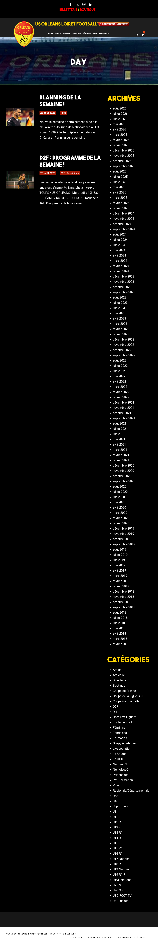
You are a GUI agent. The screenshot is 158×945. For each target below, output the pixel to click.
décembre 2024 (123, 213)
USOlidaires (120, 901)
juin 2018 (119, 623)
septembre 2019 (124, 544)
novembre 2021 (123, 408)
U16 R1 (118, 853)
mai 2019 (119, 565)
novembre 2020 (123, 471)
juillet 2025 (120, 177)
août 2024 (119, 234)
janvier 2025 (121, 208)
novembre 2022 (123, 345)
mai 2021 (119, 439)
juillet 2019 (120, 555)
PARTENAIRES (104, 33)
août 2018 (119, 612)
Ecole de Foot (122, 722)
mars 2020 (120, 513)
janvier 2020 (121, 523)
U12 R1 (118, 822)
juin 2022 (119, 371)
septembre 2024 (124, 229)
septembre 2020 (124, 481)
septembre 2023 (124, 292)
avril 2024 (119, 255)
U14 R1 (118, 838)
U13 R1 (118, 832)
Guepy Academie (124, 743)
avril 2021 (119, 444)
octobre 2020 (122, 476)
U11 (115, 811)
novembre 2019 (123, 534)
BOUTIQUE (88, 9)
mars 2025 (120, 198)
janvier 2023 (121, 334)
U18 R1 (118, 864)
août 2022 (119, 360)
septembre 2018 (124, 607)
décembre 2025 (123, 150)
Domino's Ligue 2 (124, 717)
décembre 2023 (123, 276)
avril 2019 (119, 570)
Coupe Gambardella (126, 701)
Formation (120, 738)
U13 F (117, 827)
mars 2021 (120, 450)
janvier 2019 (121, 586)
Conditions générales (131, 937)
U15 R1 (118, 848)
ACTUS (50, 33)
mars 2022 (120, 387)
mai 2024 (119, 250)
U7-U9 (117, 885)
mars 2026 (120, 135)
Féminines (87, 33)
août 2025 (119, 171)
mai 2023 (119, 313)
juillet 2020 (120, 492)
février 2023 (121, 329)
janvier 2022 (121, 397)
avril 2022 (119, 381)
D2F (62, 173)
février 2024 (121, 266)
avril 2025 (119, 192)
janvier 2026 (121, 145)
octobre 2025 (122, 161)
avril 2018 (119, 633)
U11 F (117, 817)
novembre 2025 (123, 156)
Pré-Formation (123, 780)
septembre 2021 (124, 418)
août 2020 (119, 486)
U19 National (121, 869)
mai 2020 (119, 502)
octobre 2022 (122, 350)
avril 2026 (119, 129)
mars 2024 (120, 261)
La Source (120, 754)
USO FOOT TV (122, 895)
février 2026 (121, 140)
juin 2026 (119, 119)
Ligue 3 (58, 33)
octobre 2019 (122, 539)
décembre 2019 (123, 528)
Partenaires (120, 775)
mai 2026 (119, 124)
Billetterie (119, 680)
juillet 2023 (120, 303)
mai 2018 (119, 628)
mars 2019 (120, 576)
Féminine (119, 727)
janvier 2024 (121, 271)
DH (115, 712)
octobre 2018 (122, 602)
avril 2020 (119, 507)
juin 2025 (119, 182)
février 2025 (121, 203)
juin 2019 (119, 560)
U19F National (122, 880)
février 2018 (121, 644)
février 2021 (121, 455)
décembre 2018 (123, 591)
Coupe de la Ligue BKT (128, 696)
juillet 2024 (120, 240)
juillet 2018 (120, 618)
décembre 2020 (123, 465)
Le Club (118, 759)
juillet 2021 (120, 429)
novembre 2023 (123, 282)
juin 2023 (119, 308)
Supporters (120, 806)
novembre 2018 (123, 597)
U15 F (117, 843)
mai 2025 (119, 187)
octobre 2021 (122, 413)
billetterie (68, 9)
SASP (117, 801)
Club (95, 33)
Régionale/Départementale (131, 790)
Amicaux (119, 675)
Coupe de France (124, 691)
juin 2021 (119, 434)
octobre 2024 (122, 224)
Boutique (119, 685)
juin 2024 (119, 245)
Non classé (120, 769)
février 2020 (121, 518)
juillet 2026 (120, 114)
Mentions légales (99, 937)
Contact (77, 937)
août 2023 (119, 297)
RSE (115, 796)
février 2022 (121, 392)
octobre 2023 (122, 287)
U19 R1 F (119, 874)
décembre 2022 (123, 339)
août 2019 (119, 549)
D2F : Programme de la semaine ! (70, 161)
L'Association (122, 748)
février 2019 (121, 581)
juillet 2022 (120, 366)
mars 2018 (120, 639)
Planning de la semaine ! (60, 101)
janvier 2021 (121, 460)
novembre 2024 (123, 219)
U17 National (121, 859)
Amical (117, 670)
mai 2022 (119, 376)
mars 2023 (120, 324)
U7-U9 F (118, 890)
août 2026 (119, 108)
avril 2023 (119, 318)
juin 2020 (119, 497)
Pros (63, 112)
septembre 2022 (124, 355)
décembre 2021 (123, 402)
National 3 (120, 764)
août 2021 (119, 423)
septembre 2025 (124, 166)
